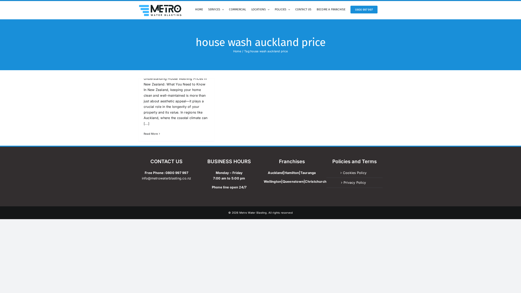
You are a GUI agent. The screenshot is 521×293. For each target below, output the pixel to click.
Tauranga (308, 173)
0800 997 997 (176, 173)
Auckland (275, 173)
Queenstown (293, 181)
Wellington (272, 181)
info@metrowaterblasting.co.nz (166, 178)
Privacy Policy (355, 182)
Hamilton (292, 173)
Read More (151, 133)
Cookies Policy (355, 173)
